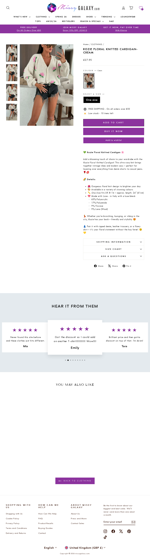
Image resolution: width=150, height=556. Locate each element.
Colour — (92, 71)
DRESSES (76, 17)
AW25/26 (51, 21)
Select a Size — (94, 94)
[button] (141, 8)
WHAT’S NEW (20, 17)
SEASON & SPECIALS (91, 21)
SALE (111, 21)
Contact (42, 533)
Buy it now (113, 131)
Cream (89, 80)
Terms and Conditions (16, 528)
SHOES (90, 17)
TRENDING (107, 17)
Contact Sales (77, 523)
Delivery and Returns (16, 533)
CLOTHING (42, 17)
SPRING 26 (61, 17)
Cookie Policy (12, 518)
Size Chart (113, 249)
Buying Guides (45, 528)
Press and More (79, 518)
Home (86, 44)
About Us (75, 513)
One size (92, 99)
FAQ (40, 518)
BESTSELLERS (68, 21)
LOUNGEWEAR (128, 17)
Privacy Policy (12, 523)
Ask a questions (113, 256)
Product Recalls (45, 523)
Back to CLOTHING (77, 481)
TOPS (38, 21)
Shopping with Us (14, 513)
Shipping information (114, 242)
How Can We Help (47, 513)
